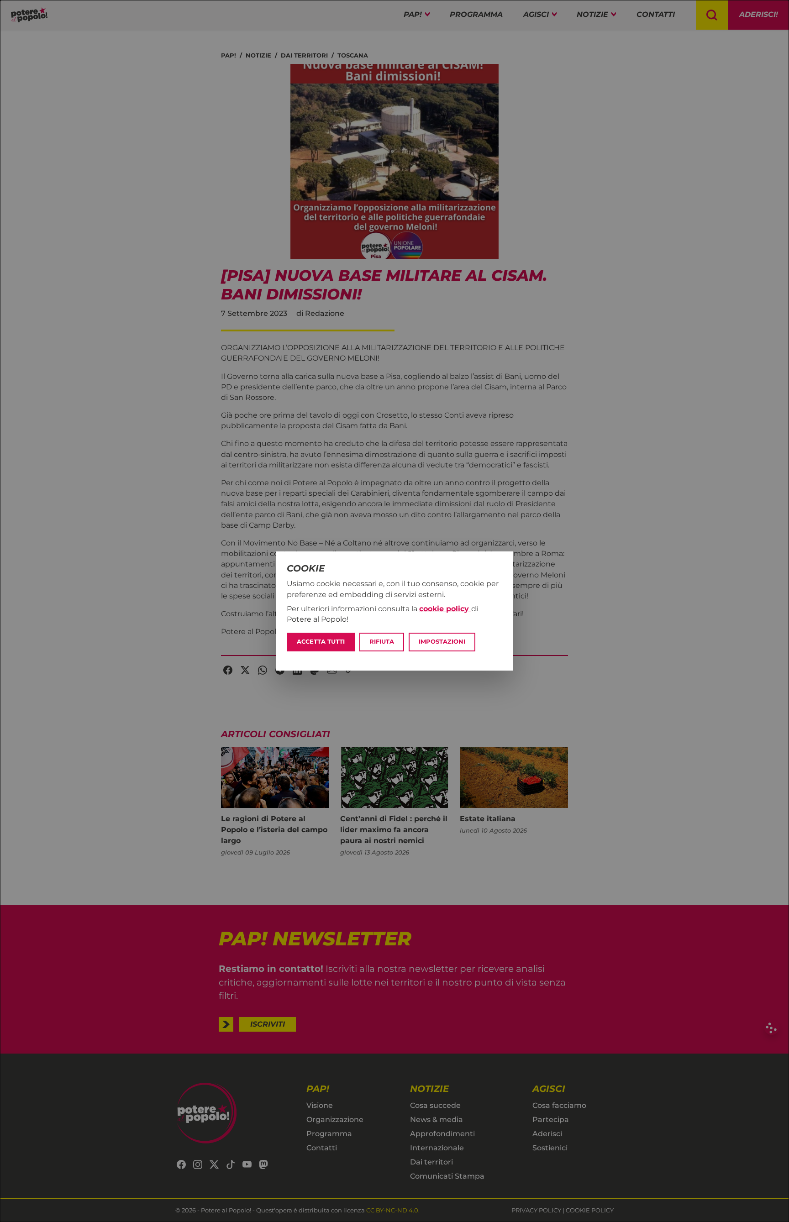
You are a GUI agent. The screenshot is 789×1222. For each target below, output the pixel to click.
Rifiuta (381, 641)
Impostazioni (442, 641)
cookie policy (445, 608)
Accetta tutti (321, 641)
